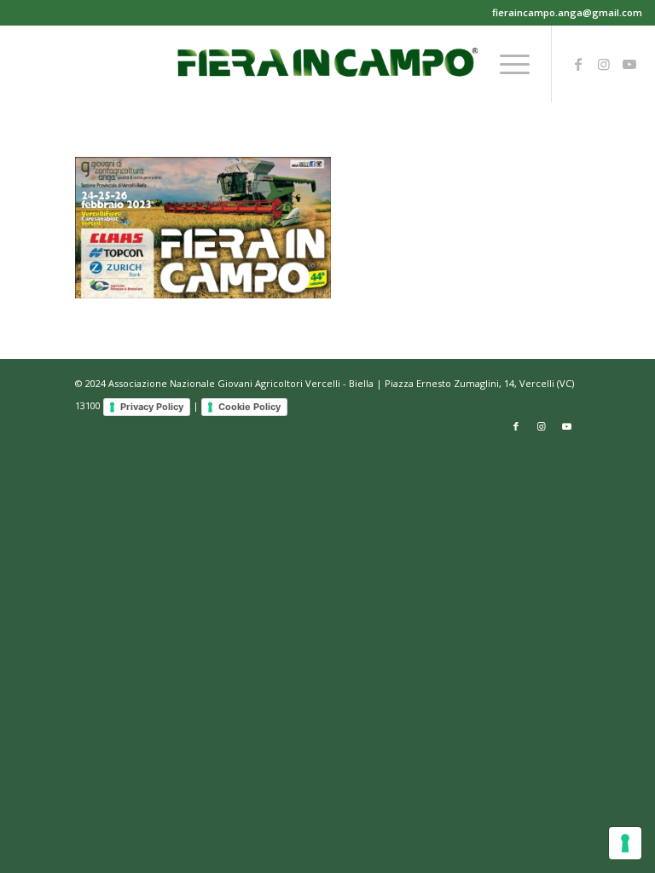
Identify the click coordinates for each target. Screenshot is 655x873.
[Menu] (506, 64)
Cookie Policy (249, 407)
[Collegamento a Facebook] (578, 64)
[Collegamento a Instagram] (604, 64)
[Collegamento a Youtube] (629, 64)
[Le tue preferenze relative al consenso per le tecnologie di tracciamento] (625, 843)
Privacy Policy (151, 407)
